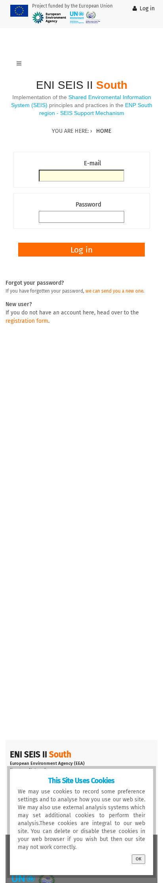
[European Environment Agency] (49, 17)
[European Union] (19, 11)
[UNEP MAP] (85, 17)
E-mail (92, 163)
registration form (27, 321)
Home (103, 131)
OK (138, 859)
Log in (147, 8)
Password (88, 204)
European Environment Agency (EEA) (47, 763)
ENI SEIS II (81, 85)
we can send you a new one (114, 291)
